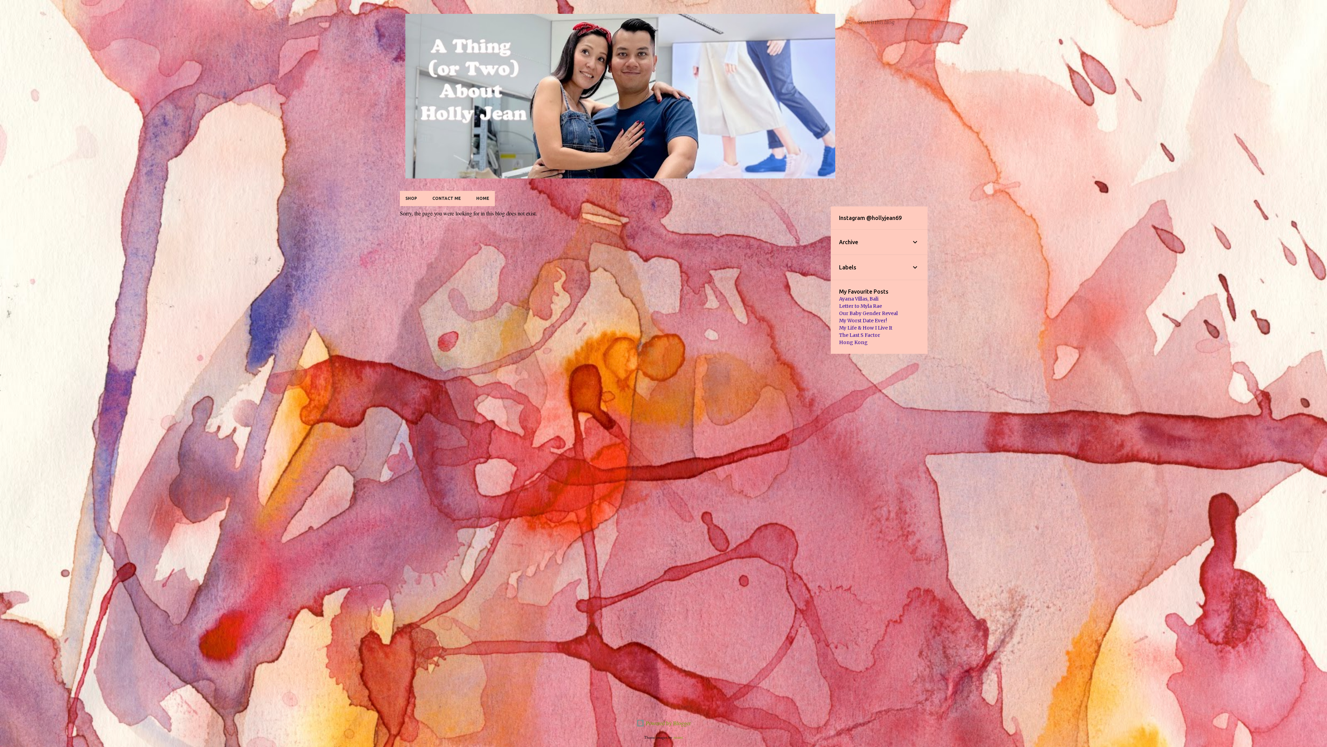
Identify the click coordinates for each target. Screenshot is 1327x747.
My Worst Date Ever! (863, 320)
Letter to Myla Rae (860, 306)
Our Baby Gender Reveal (868, 313)
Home (482, 198)
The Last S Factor (859, 335)
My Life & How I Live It (865, 328)
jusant (678, 737)
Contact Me (446, 198)
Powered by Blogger (667, 723)
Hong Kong (853, 342)
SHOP (411, 198)
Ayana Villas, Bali (858, 299)
